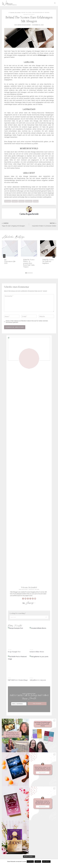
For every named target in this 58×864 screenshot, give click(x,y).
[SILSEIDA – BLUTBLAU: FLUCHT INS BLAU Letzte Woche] (15, 769)
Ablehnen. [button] (37, 861)
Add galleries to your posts (38, 680)
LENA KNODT (29, 173)
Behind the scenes (29, 14)
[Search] (46, 617)
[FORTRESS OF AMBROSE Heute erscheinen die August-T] (15, 803)
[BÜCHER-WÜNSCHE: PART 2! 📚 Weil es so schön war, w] (42, 769)
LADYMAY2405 (29, 109)
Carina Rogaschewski (24, 25)
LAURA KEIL (29, 62)
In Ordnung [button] (30, 861)
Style (9, 678)
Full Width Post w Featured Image (18, 680)
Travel (9, 649)
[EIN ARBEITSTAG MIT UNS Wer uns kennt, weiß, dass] (15, 735)
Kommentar (9, 296)
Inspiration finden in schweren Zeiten (44, 225)
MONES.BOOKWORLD (29, 149)
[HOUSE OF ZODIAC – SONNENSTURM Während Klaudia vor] (15, 837)
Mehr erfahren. (46, 861)
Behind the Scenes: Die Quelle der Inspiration (48, 261)
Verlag (36, 201)
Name (7, 316)
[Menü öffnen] (54, 3)
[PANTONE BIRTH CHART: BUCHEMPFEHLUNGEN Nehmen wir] (42, 735)
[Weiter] (54, 256)
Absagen (7, 201)
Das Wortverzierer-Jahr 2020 (9, 261)
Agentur (14, 201)
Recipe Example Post (14, 652)
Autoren (21, 201)
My (28, 603)
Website (42, 316)
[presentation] (10, 248)
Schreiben (29, 201)
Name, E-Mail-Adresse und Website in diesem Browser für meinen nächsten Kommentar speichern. (27, 321)
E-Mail (24, 316)
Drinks (31, 678)
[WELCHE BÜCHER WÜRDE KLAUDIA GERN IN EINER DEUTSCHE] (42, 803)
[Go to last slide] (4, 256)
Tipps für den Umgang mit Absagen (13, 225)
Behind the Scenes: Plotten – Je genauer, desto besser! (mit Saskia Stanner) (29, 263)
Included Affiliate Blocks (37, 652)
